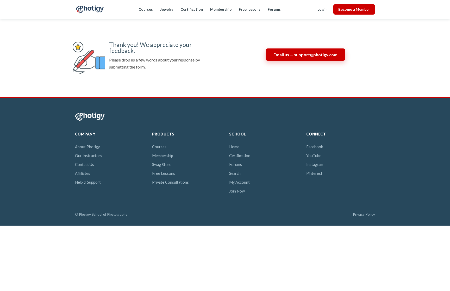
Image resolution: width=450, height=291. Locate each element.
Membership (221, 9)
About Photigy (87, 147)
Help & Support (88, 182)
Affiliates (82, 173)
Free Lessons (163, 173)
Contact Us (84, 164)
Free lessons (249, 9)
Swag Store (161, 164)
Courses (146, 9)
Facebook (314, 147)
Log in (322, 9)
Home (234, 147)
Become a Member (354, 9)
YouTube (313, 155)
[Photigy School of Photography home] (89, 9)
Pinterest (314, 173)
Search (235, 173)
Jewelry (166, 9)
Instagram (314, 164)
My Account (239, 182)
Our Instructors (88, 155)
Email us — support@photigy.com (305, 54)
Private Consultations (170, 182)
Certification (191, 9)
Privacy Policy (364, 214)
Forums (274, 9)
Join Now (237, 191)
